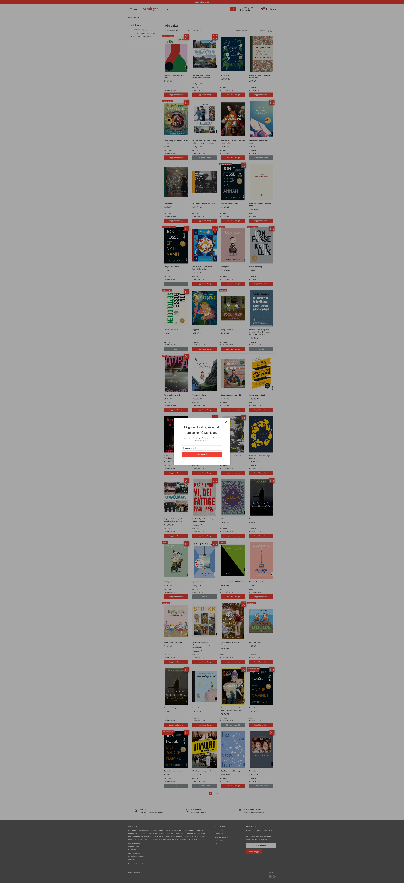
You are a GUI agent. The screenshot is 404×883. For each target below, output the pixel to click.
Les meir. (206, 441)
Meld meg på (202, 454)
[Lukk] (226, 421)
